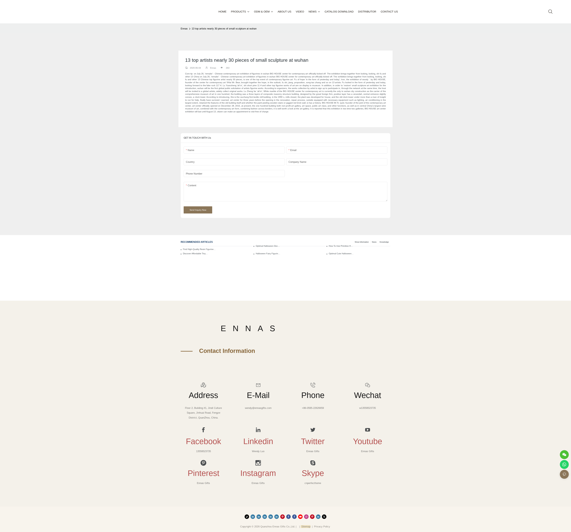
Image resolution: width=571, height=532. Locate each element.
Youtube (367, 441)
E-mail (258, 395)
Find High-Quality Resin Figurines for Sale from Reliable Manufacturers (199, 249)
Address (203, 395)
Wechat (367, 395)
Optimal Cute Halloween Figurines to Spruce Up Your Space (341, 253)
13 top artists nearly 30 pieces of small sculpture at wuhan (224, 28)
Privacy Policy (322, 526)
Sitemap (305, 526)
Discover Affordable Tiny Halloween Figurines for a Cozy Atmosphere (195, 253)
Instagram (258, 473)
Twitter (313, 441)
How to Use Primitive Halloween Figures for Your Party (341, 246)
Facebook (203, 441)
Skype (313, 473)
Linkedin (258, 441)
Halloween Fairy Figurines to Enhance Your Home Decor (268, 253)
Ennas (184, 28)
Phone (312, 395)
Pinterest (203, 473)
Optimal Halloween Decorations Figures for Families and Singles (268, 246)
